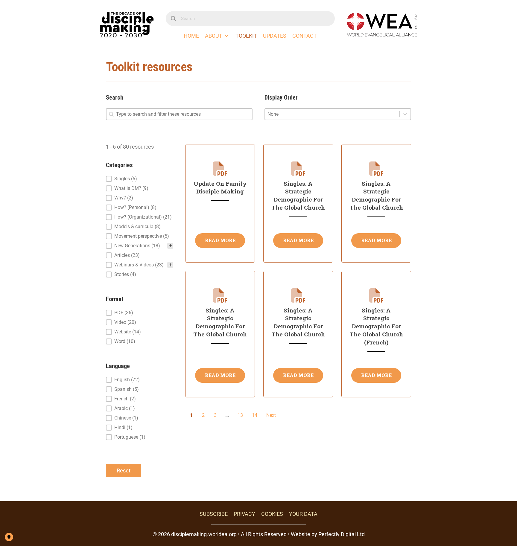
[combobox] (332, 114)
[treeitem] (139, 179)
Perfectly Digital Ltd (341, 534)
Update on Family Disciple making (220, 187)
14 (254, 415)
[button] (139, 179)
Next (271, 415)
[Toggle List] (405, 114)
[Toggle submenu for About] (226, 35)
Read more (220, 240)
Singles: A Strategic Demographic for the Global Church (298, 195)
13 (240, 415)
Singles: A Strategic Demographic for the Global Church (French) (376, 326)
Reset (123, 470)
